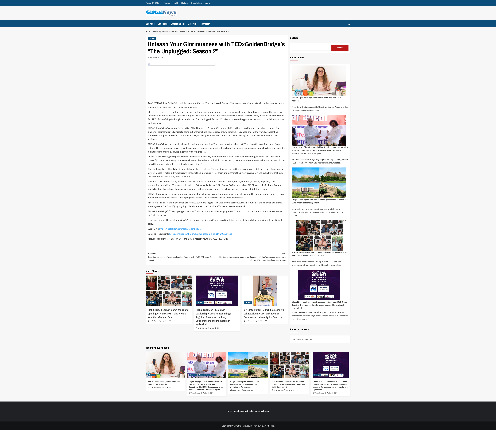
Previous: (180, 257)
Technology (204, 23)
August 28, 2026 (166, 388)
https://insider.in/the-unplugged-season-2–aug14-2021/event (200, 233)
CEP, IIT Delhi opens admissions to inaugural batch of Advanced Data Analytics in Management (320, 201)
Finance (167, 3)
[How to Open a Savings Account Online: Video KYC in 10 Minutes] (165, 365)
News (201, 375)
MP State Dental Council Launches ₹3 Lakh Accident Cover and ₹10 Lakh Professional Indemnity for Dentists (264, 313)
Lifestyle (192, 23)
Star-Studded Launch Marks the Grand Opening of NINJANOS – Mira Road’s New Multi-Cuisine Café (168, 313)
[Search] (348, 24)
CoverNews (256, 425)
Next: (252, 257)
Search (294, 38)
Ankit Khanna (154, 321)
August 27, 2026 (166, 321)
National (184, 3)
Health (175, 3)
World (207, 3)
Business (150, 23)
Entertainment (178, 23)
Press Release (196, 3)
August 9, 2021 (158, 57)
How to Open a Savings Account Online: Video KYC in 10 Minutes (316, 99)
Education (163, 23)
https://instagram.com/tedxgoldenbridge (180, 228)
